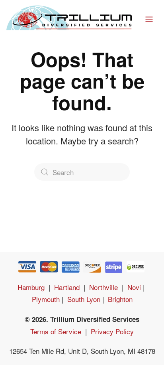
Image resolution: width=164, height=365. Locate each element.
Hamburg (31, 287)
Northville (103, 287)
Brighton (120, 299)
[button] (149, 16)
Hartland (67, 287)
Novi (134, 287)
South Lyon (83, 299)
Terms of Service (55, 331)
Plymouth (46, 299)
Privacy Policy (112, 331)
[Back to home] (67, 16)
